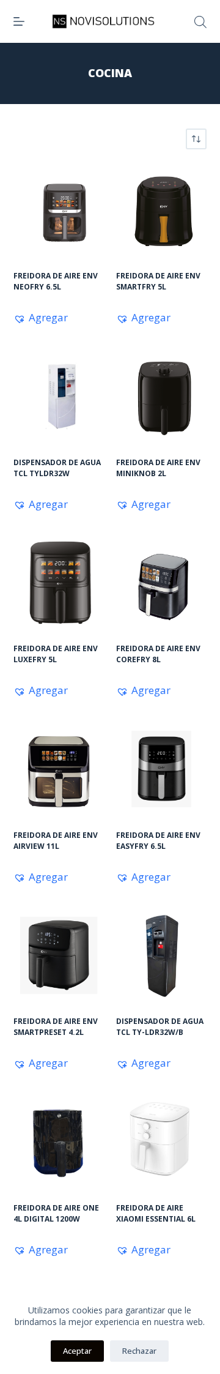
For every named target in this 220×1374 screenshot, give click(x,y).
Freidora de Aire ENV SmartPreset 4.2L (55, 1026)
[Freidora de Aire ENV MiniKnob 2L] (161, 396)
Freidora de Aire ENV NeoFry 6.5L (55, 281)
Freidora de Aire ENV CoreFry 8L (158, 654)
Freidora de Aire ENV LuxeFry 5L (55, 654)
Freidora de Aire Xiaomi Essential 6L (156, 1213)
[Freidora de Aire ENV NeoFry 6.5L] (58, 210)
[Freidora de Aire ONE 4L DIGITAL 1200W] (58, 1141)
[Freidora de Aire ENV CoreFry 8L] (161, 582)
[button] (40, 317)
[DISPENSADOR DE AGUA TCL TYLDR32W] (58, 396)
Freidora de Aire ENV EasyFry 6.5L (158, 840)
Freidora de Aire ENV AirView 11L (55, 840)
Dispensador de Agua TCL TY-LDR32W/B (160, 1026)
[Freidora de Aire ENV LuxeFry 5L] (58, 582)
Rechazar (139, 1350)
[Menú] (18, 21)
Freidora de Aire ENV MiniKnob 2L (158, 468)
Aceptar (77, 1350)
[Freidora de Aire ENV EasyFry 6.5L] (161, 768)
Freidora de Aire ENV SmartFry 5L (158, 281)
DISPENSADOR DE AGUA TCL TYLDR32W (57, 468)
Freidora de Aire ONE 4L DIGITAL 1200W (56, 1213)
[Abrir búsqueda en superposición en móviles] (200, 22)
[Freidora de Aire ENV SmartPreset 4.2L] (58, 955)
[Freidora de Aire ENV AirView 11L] (58, 768)
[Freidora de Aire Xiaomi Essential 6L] (161, 1141)
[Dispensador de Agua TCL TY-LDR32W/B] (161, 955)
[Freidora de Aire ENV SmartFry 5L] (161, 210)
